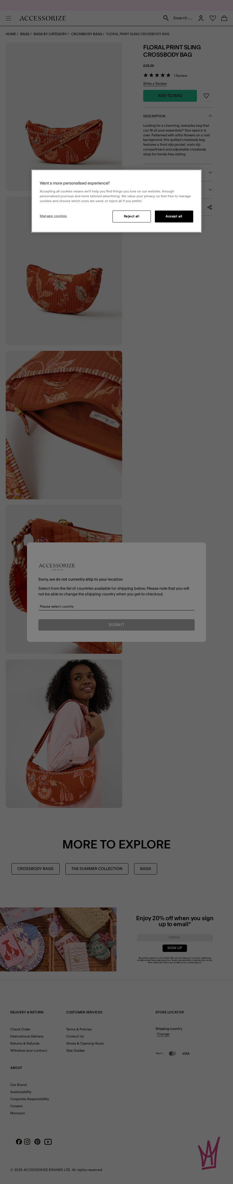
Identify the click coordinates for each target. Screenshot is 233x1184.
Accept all (174, 216)
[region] (116, 201)
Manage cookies (53, 216)
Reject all (132, 216)
